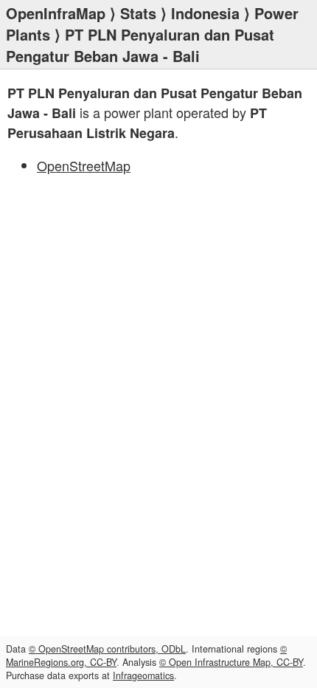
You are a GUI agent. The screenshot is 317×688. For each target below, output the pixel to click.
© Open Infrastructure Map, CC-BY (231, 662)
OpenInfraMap (55, 13)
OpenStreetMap (83, 165)
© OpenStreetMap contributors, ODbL (107, 649)
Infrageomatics (143, 675)
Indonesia (205, 13)
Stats (138, 13)
